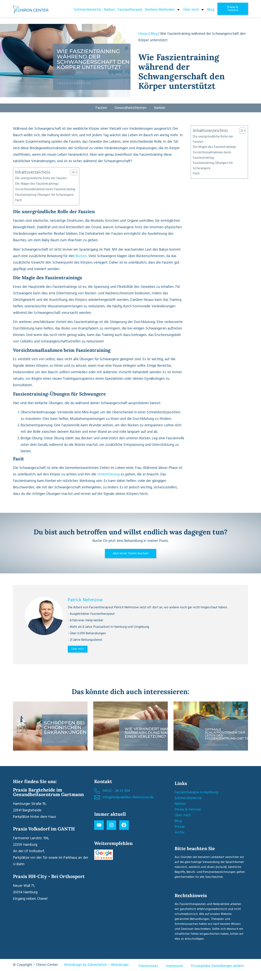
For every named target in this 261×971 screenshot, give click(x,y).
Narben (109, 10)
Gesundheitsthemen (130, 108)
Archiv (180, 832)
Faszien (101, 108)
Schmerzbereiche (87, 10)
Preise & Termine (188, 809)
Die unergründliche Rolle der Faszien (41, 178)
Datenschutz (148, 966)
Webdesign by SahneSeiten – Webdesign (96, 965)
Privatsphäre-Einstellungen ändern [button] (217, 966)
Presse (180, 827)
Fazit (18, 200)
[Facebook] (124, 825)
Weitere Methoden (160, 10)
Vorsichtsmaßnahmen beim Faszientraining (45, 189)
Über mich (191, 10)
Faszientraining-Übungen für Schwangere (44, 194)
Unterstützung (108, 474)
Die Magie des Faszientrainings (36, 183)
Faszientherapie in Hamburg (196, 792)
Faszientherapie (130, 10)
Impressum (174, 966)
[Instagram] (111, 825)
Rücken (81, 256)
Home (143, 34)
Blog (210, 10)
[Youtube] (99, 825)
